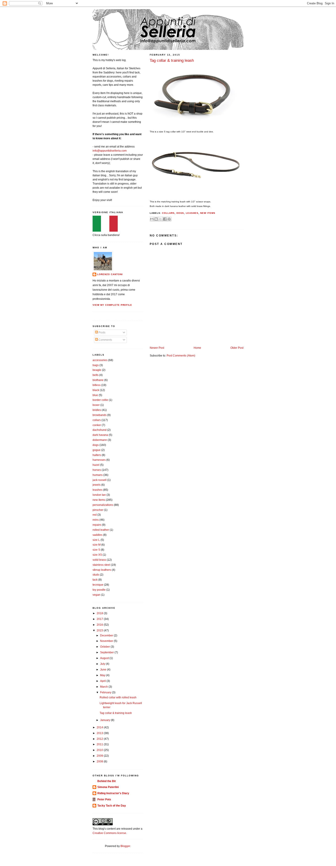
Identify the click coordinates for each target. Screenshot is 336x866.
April (103, 681)
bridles (97, 410)
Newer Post (157, 347)
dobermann (100, 440)
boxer (96, 405)
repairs (97, 524)
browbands (100, 415)
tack (95, 579)
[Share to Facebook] (165, 219)
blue (95, 395)
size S (96, 549)
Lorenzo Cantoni (110, 274)
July (103, 663)
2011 (100, 744)
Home (197, 347)
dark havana (100, 435)
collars (168, 213)
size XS (97, 554)
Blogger (125, 846)
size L (96, 540)
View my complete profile (112, 305)
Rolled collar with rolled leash (118, 697)
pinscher (98, 510)
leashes (192, 213)
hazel (96, 465)
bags (96, 365)
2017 (100, 619)
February (106, 692)
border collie (100, 400)
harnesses (99, 459)
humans (98, 475)
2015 (100, 630)
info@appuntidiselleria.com (110, 150)
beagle (97, 370)
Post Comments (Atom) (181, 355)
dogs (180, 213)
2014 (100, 727)
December (107, 635)
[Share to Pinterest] (169, 219)
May (103, 675)
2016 (100, 624)
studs (96, 574)
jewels (97, 484)
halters (97, 455)
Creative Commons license (109, 833)
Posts (101, 332)
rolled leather (101, 529)
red (95, 514)
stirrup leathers (102, 569)
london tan (99, 494)
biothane (98, 380)
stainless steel (101, 564)
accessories (100, 360)
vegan (96, 594)
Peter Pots (104, 799)
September (107, 652)
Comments (105, 339)
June (103, 669)
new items (207, 213)
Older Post (236, 347)
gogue (97, 450)
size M (97, 544)
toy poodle (99, 589)
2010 (100, 750)
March (104, 686)
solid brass (99, 559)
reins (96, 519)
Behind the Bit (106, 781)
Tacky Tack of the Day (111, 805)
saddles (97, 534)
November (107, 641)
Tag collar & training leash (116, 713)
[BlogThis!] (156, 219)
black (96, 390)
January (105, 720)
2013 (100, 733)
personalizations (103, 505)
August (104, 658)
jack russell (100, 480)
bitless (97, 385)
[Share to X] (160, 219)
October (105, 646)
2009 (100, 755)
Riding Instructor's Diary (113, 793)
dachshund (100, 430)
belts (96, 375)
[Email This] (151, 219)
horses (97, 470)
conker (97, 425)
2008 (100, 761)
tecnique (98, 584)
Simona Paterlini (108, 787)
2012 (100, 738)
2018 (100, 613)
